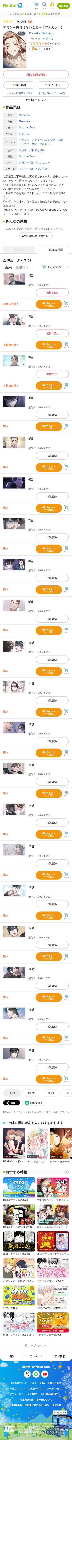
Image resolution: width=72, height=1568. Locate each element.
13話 (31, 765)
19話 (31, 1009)
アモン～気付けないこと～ (34, 162)
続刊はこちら (34, 100)
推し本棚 (21, 85)
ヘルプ (33, 1382)
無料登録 (63, 6)
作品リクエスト (17, 1388)
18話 (31, 969)
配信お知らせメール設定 (52, 93)
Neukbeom (48, 33)
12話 (31, 724)
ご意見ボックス (36, 1388)
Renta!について (19, 1382)
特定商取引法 (26, 1399)
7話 (30, 520)
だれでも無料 (37, 150)
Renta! (6, 1111)
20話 (31, 1050)
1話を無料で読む (36, 75)
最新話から (22, 267)
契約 (34, 144)
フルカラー (45, 144)
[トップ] (9, 5)
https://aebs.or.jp (25, 1435)
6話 (30, 479)
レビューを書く (43, 48)
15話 (31, 846)
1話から (7, 267)
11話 (31, 683)
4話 (30, 398)
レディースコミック (43, 139)
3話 (30, 357)
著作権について (44, 1399)
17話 (31, 928)
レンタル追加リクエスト (19, 93)
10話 (31, 642)
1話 (30, 275)
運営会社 (56, 1404)
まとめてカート (57, 267)
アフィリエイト (17, 1393)
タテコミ (48, 38)
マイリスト (54, 85)
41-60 (50, 1093)
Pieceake (34, 33)
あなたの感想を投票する (34, 236)
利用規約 (32, 1393)
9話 (30, 602)
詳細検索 (60, 1356)
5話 (30, 438)
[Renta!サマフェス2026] (19, 5)
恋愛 (60, 139)
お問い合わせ (54, 1382)
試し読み (52, 415)
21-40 (31, 1093)
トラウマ (24, 144)
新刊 (12, 1356)
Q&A (42, 1382)
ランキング (36, 1356)
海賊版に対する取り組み (37, 1404)
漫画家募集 (16, 1404)
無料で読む (52, 292)
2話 (30, 316)
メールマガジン (54, 1388)
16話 (31, 887)
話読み (23, 150)
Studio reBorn (27, 127)
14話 (31, 805)
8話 (30, 561)
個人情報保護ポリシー (51, 1393)
